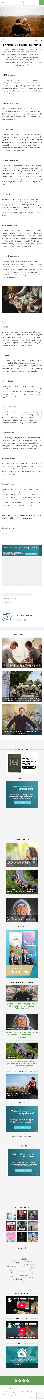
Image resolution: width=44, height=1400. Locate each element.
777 (7, 40)
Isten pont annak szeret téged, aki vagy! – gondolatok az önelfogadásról (21, 863)
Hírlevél (23, 1392)
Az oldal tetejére (34, 1397)
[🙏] (33, 1237)
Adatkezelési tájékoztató (11, 1392)
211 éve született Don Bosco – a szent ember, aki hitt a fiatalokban (22, 733)
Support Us (37, 1392)
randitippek (26, 594)
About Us (29, 1392)
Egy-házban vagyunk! (14, 1365)
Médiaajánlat (14, 1389)
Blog (4, 534)
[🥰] (11, 1237)
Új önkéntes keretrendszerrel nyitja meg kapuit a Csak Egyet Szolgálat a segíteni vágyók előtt (22, 666)
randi (17, 594)
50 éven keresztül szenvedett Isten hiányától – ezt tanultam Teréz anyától (20, 918)
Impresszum (23, 1389)
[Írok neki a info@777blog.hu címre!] (25, 619)
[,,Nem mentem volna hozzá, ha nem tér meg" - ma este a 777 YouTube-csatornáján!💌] (33, 1215)
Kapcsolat (31, 1389)
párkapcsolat (7, 594)
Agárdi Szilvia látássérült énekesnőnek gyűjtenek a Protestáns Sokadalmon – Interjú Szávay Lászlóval (22, 699)
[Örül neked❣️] (33, 1226)
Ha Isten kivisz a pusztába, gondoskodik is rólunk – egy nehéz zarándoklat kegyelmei (22, 890)
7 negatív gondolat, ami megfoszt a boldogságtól (19, 1095)
